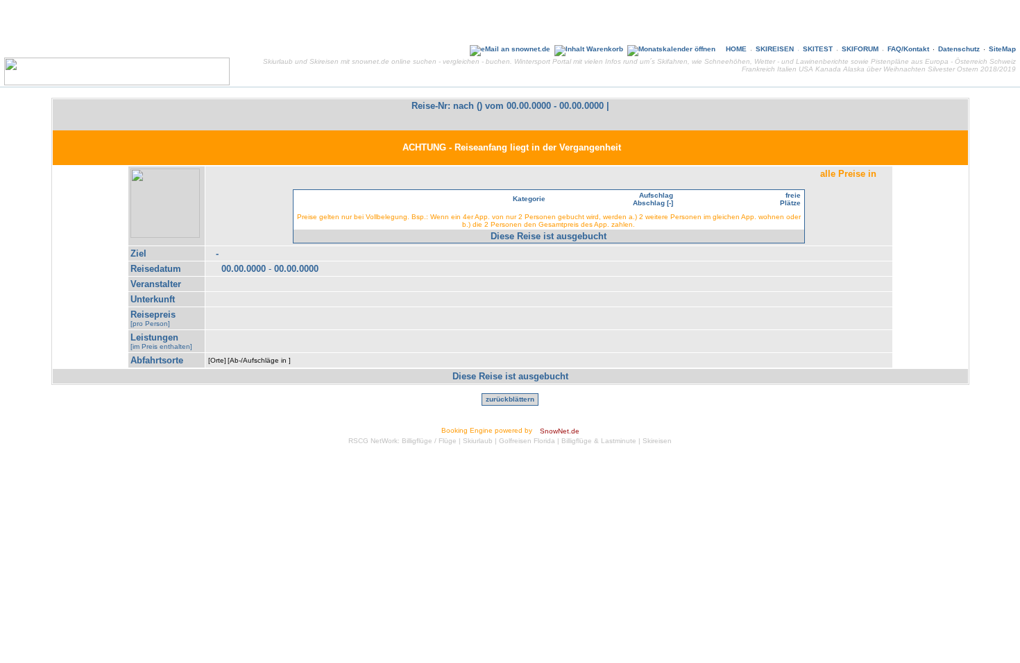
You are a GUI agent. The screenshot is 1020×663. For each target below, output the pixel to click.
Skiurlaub (478, 441)
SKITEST (818, 49)
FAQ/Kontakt (908, 49)
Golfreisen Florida (527, 441)
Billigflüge (417, 441)
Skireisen (657, 441)
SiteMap (1002, 49)
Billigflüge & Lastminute (598, 441)
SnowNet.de (559, 431)
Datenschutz (959, 49)
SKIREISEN (775, 49)
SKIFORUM (860, 49)
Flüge (448, 441)
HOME (736, 49)
